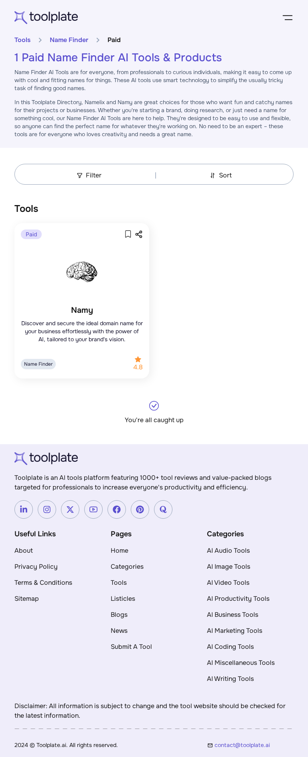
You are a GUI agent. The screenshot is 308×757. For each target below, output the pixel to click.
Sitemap (26, 598)
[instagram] (47, 509)
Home (119, 550)
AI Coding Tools (230, 646)
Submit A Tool (131, 646)
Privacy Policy (36, 566)
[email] (254, 745)
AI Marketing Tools (234, 630)
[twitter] (70, 509)
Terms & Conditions (43, 582)
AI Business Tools (232, 614)
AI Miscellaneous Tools (241, 662)
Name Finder (69, 40)
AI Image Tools (228, 566)
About (23, 550)
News (119, 630)
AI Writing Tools (230, 678)
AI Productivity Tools (238, 598)
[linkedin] (23, 509)
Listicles (123, 598)
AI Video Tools (228, 582)
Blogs (119, 614)
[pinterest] (140, 509)
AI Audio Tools (228, 550)
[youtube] (93, 509)
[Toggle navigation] (288, 18)
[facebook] (116, 509)
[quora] (163, 509)
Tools (22, 40)
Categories (127, 566)
